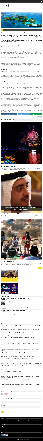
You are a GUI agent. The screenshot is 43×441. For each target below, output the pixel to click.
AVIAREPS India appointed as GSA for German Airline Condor (11, 371)
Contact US (2, 427)
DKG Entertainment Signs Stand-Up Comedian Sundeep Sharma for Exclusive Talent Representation (17, 373)
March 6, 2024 (4, 315)
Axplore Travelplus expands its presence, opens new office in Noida (13, 310)
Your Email (3, 405)
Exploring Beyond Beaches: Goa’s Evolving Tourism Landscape (17, 301)
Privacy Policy (3, 429)
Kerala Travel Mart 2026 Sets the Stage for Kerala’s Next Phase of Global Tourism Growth (15, 365)
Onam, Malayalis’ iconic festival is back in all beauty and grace (11, 319)
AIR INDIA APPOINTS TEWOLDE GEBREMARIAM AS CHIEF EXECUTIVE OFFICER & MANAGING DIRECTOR (17, 337)
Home (2, 10)
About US (2, 426)
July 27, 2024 (4, 311)
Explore (5, 10)
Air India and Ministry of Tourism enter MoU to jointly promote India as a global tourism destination (17, 358)
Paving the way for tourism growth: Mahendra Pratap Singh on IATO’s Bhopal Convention (17, 307)
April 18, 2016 (7, 29)
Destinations (9, 10)
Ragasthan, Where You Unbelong (9, 261)
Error (2, 382)
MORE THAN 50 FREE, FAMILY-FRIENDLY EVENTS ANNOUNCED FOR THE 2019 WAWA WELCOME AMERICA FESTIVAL (21, 165)
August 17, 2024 (9, 302)
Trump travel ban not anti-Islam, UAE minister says (13, 214)
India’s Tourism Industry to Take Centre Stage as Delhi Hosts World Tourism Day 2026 (15, 335)
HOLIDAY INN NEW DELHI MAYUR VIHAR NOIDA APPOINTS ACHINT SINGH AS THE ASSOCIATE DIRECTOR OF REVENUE (20, 384)
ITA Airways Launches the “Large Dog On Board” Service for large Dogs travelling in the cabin (16, 346)
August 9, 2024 (4, 308)
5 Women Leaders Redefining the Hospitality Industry (10, 314)
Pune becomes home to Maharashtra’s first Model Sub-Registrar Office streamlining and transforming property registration (21, 332)
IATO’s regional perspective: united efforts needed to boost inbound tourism (15, 298)
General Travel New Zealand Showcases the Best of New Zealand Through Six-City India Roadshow (17, 356)
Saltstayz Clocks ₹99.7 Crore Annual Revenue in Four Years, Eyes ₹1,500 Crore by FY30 (15, 379)
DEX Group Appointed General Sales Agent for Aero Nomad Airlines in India (13, 361)
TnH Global (11, 29)
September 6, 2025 (5, 299)
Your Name (3, 400)
